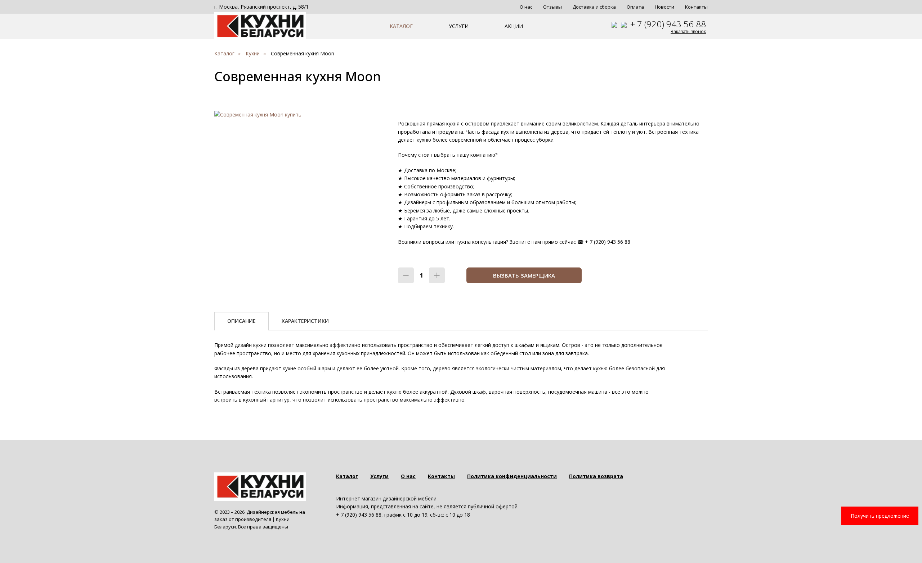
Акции (514, 26)
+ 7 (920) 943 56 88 (668, 24)
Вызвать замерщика (524, 275)
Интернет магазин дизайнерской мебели (386, 498)
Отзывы (552, 7)
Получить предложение (880, 515)
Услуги (459, 26)
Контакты (696, 7)
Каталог (401, 26)
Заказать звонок (688, 31)
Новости (664, 7)
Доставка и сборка (594, 7)
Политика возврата (596, 476)
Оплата (635, 7)
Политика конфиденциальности (512, 476)
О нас (526, 7)
